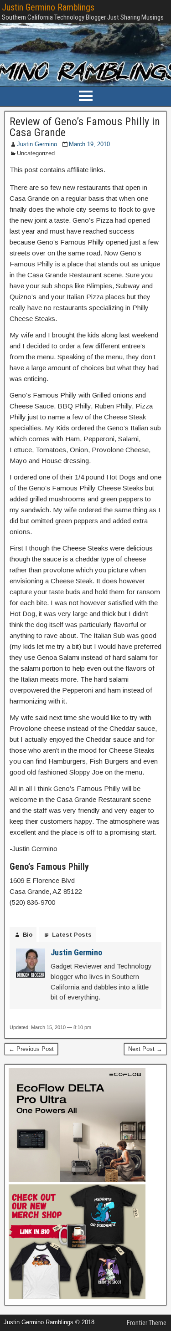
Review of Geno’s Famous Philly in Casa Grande (85, 127)
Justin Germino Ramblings (48, 7)
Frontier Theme (146, 1323)
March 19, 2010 (89, 144)
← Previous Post (31, 1048)
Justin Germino (37, 144)
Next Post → (145, 1048)
